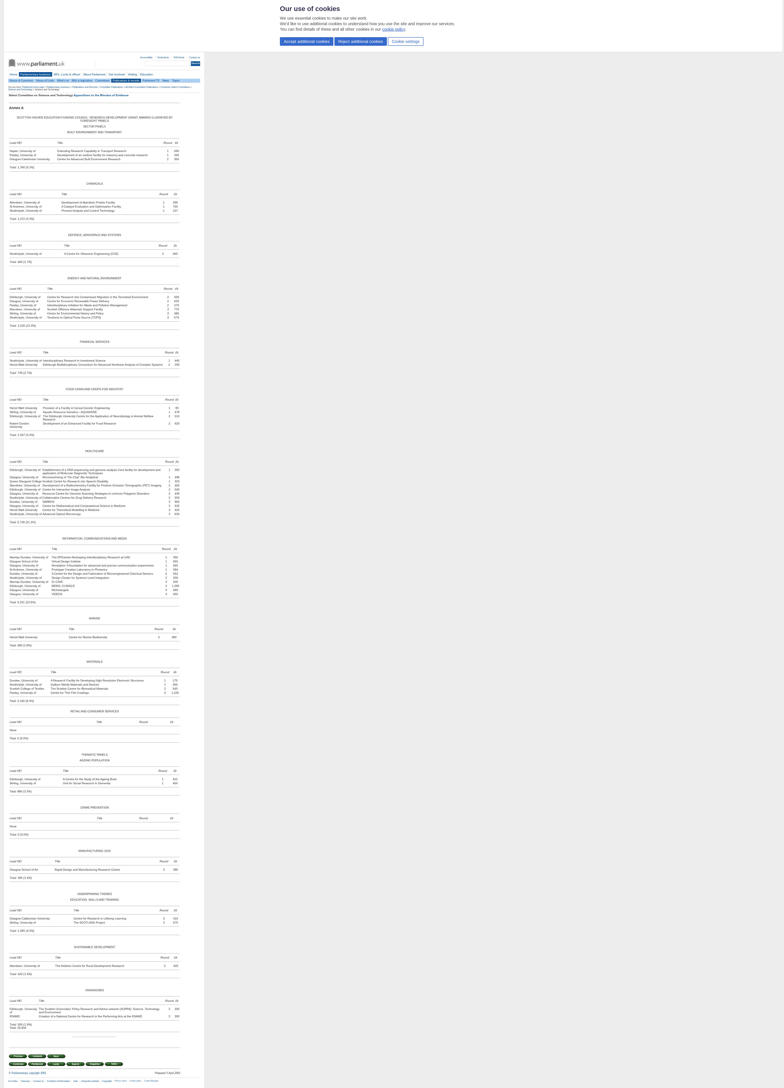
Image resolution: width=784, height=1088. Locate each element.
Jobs (75, 1081)
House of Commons (21, 80)
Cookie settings (406, 41)
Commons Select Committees (175, 87)
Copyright (107, 1081)
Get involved (117, 74)
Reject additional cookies (360, 41)
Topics (176, 80)
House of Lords (45, 80)
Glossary (25, 1081)
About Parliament (94, 74)
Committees (102, 80)
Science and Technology (20, 89)
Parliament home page (33, 87)
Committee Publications (111, 87)
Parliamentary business (35, 74)
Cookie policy (135, 1081)
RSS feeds (179, 57)
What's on (63, 80)
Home (13, 74)
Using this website (90, 1081)
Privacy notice (121, 1081)
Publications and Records (85, 87)
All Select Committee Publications (141, 87)
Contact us (194, 57)
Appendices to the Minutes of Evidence (101, 95)
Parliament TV (151, 80)
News (166, 80)
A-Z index (13, 1081)
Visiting (132, 74)
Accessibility (146, 57)
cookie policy (393, 29)
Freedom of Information (58, 1081)
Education (146, 74)
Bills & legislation (82, 80)
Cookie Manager (151, 1081)
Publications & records (126, 80)
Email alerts (163, 57)
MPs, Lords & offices (67, 74)
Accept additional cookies (307, 41)
